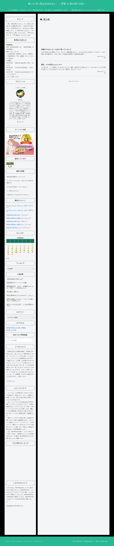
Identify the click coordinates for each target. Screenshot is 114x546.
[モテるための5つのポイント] (20, 144)
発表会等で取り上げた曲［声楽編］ (16, 327)
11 (16, 248)
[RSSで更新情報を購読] (23, 122)
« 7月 (7, 258)
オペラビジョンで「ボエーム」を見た (17, 205)
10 (12, 248)
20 (24, 250)
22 (32, 250)
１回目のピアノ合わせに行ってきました (18, 194)
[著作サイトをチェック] (18, 122)
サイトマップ (28, 541)
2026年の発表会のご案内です (14, 218)
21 (28, 250)
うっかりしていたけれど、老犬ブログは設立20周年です (20, 182)
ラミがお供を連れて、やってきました (17, 187)
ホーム (8, 541)
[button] (32, 340)
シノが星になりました (13, 190)
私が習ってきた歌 (11, 330)
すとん (20, 100)
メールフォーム (10, 381)
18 (16, 250)
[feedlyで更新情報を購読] (20, 122)
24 (12, 252)
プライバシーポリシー (17, 541)
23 (8, 252)
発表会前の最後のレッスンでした (16, 176)
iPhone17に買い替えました (13, 227)
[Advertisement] (73, 34)
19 (20, 250)
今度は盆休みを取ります (13, 215)
